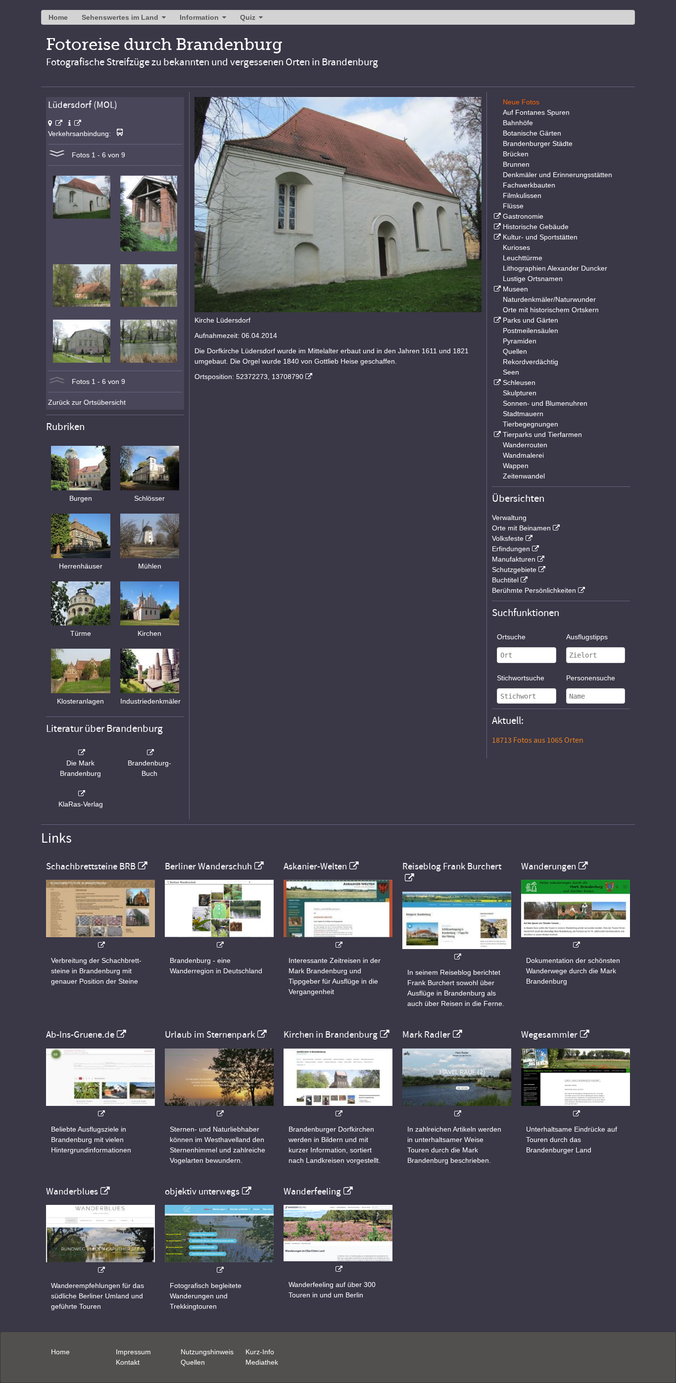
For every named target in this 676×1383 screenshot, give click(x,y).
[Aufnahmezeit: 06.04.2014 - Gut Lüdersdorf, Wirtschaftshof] (81, 360)
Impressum (133, 1352)
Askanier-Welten (315, 866)
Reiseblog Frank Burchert (451, 866)
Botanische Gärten (532, 133)
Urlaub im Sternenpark (210, 1035)
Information (199, 17)
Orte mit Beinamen (521, 528)
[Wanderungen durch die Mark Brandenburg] (575, 940)
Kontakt (128, 1362)
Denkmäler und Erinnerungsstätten (557, 175)
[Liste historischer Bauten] (496, 227)
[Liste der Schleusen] (496, 382)
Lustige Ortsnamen (533, 279)
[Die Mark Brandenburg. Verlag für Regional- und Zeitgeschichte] (80, 752)
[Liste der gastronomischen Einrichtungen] (496, 216)
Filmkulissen (522, 195)
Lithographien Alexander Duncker (555, 268)
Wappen (516, 466)
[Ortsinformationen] (74, 123)
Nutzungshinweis (207, 1352)
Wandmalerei (523, 455)
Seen (511, 372)
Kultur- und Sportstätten (540, 237)
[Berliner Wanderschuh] (219, 940)
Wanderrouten (525, 445)
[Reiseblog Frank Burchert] (456, 952)
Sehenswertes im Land (120, 17)
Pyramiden (519, 341)
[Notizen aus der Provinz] (456, 1108)
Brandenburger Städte (538, 143)
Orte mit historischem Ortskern (551, 310)
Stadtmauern (523, 414)
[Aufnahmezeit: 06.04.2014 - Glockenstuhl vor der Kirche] (148, 249)
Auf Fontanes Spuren (536, 112)
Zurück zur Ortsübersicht (87, 402)
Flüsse (513, 206)
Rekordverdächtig (530, 362)
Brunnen (516, 164)
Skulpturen (519, 393)
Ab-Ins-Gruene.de (80, 1035)
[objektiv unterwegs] (219, 1265)
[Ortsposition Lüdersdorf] (55, 123)
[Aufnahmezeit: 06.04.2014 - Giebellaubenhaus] (81, 304)
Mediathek (261, 1362)
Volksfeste (508, 538)
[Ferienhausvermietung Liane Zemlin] (219, 1108)
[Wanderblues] (100, 1265)
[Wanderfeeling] (338, 1264)
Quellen (515, 351)
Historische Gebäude (536, 227)
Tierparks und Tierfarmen (542, 434)
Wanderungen (548, 866)
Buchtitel (505, 580)
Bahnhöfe (518, 123)
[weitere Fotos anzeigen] (57, 155)
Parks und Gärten (530, 320)
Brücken (516, 154)
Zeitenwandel (524, 476)
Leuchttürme (522, 258)
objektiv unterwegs (202, 1191)
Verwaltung (509, 518)
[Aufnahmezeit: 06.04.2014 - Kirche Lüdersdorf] (81, 216)
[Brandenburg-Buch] (149, 752)
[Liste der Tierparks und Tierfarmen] (496, 434)
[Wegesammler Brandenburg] (575, 1108)
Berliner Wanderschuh (208, 866)
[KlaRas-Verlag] (80, 793)
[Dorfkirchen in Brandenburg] (338, 1108)
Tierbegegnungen (530, 424)
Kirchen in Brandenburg (331, 1035)
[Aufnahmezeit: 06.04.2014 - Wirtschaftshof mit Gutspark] (148, 360)
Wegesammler (549, 1035)
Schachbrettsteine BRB (91, 866)
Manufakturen (513, 559)
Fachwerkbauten (529, 185)
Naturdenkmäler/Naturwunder (549, 299)
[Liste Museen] (496, 289)
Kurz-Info (259, 1352)
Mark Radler (426, 1035)
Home (58, 17)
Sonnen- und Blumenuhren (545, 403)
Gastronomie (523, 216)
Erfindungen (511, 549)
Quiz (247, 17)
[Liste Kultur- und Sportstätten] (496, 237)
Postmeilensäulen (530, 330)
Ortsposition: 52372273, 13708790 (248, 377)
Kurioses (516, 247)
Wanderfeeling (312, 1191)
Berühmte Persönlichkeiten (534, 590)
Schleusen (519, 382)
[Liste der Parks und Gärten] (496, 320)
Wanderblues (72, 1191)
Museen (515, 289)
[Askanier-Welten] (338, 940)
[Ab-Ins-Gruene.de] (100, 1108)
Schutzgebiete (514, 569)
